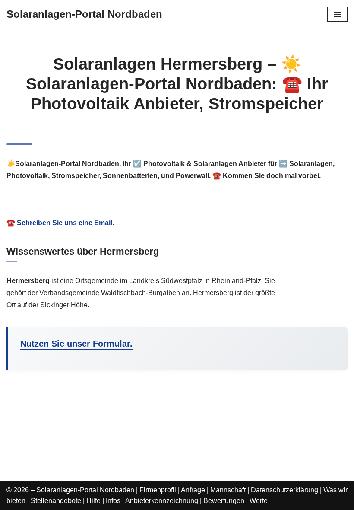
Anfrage (193, 490)
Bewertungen (223, 500)
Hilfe (93, 500)
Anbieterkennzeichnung (161, 500)
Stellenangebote (56, 500)
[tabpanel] (177, 213)
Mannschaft (228, 490)
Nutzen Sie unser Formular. (76, 343)
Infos (113, 500)
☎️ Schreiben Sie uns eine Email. (60, 222)
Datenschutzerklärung (284, 490)
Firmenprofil (157, 490)
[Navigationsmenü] (337, 14)
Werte (259, 500)
